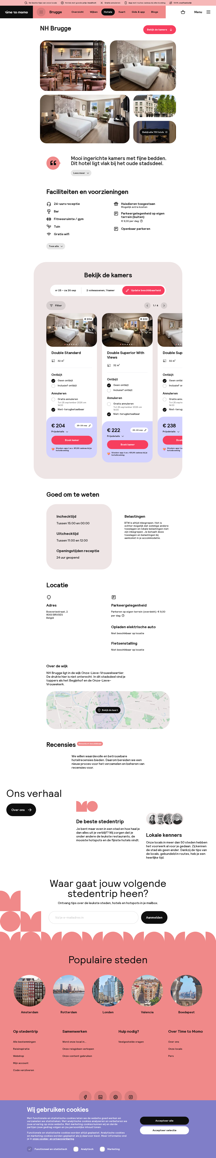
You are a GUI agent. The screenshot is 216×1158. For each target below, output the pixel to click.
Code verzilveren (23, 1070)
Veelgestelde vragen (131, 1041)
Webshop (18, 1056)
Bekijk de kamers (157, 29)
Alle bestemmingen (24, 1041)
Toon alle (54, 246)
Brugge (55, 11)
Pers (171, 1056)
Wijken (94, 12)
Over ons (18, 810)
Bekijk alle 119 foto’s (153, 132)
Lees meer (79, 173)
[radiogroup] (71, 383)
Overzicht (77, 12)
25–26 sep (82, 425)
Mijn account (20, 1063)
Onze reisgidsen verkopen (78, 1049)
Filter (58, 305)
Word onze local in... (74, 1041)
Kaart (122, 12)
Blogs (154, 12)
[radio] (53, 381)
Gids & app (138, 12)
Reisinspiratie (21, 1049)
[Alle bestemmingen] (41, 12)
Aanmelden (154, 917)
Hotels (108, 12)
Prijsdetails (57, 431)
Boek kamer (72, 440)
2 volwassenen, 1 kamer (100, 290)
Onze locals (175, 1049)
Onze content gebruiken (77, 1056)
